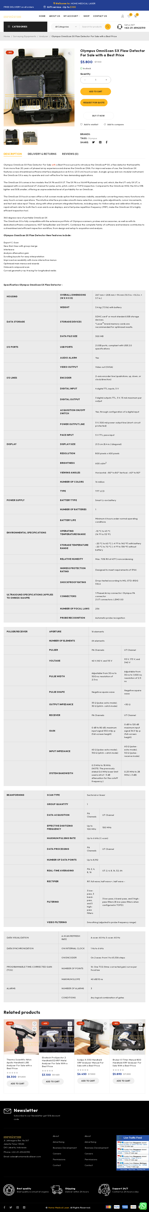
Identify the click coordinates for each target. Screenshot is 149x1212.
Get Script (123, 1169)
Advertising (58, 1141)
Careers (57, 1153)
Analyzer (43, 36)
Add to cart (95, 91)
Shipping (70, 1188)
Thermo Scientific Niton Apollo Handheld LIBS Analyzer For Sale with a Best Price (19, 1064)
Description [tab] (13, 154)
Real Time (132, 1169)
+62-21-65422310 (134, 27)
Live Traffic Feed (133, 1138)
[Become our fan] (4, 1207)
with (54, 164)
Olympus (92, 138)
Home (7, 36)
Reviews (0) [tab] (70, 154)
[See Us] (17, 1207)
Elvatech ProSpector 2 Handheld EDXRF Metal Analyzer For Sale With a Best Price (54, 1062)
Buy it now (98, 116)
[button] (69, 53)
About (56, 1136)
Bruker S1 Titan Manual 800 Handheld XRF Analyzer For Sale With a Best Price (127, 1062)
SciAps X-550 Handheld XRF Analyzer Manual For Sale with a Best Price (90, 1062)
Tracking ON (141, 1169)
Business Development (65, 1147)
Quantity (85, 74)
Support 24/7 (120, 1188)
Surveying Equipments (24, 36)
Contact (57, 1165)
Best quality (24, 1188)
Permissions (59, 1159)
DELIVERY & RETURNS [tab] (42, 154)
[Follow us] (10, 1207)
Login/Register (122, 16)
